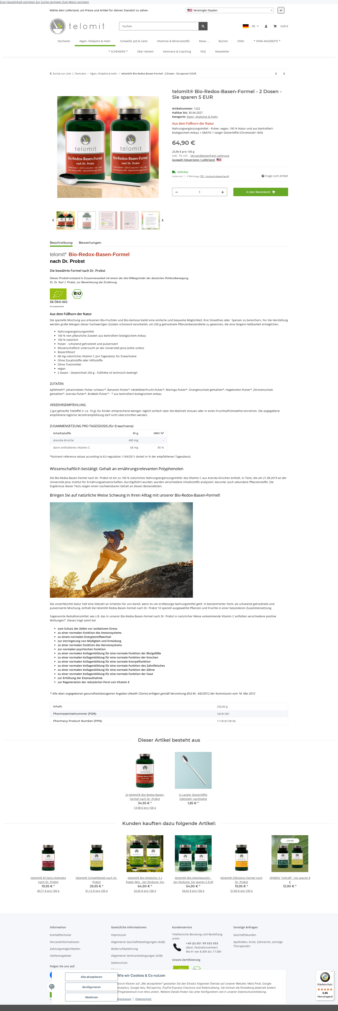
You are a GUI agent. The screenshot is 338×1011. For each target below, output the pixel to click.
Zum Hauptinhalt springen (18, 2)
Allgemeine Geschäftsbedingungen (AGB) (138, 942)
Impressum (124, 999)
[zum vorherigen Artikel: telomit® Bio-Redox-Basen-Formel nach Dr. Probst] (284, 73)
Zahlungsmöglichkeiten (65, 949)
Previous (53, 220)
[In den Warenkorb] (53, 86)
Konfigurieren (91, 987)
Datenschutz (143, 999)
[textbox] (229, 10)
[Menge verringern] (176, 192)
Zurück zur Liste (62, 73)
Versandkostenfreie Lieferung (210, 156)
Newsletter (222, 51)
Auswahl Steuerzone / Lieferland (194, 160)
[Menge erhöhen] (222, 192)
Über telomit (145, 51)
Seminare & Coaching (177, 51)
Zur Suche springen (49, 2)
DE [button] (253, 26)
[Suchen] (203, 26)
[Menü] (331, 972)
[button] (266, 26)
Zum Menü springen (75, 2)
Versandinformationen (64, 942)
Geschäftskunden (244, 935)
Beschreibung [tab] (61, 243)
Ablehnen (91, 997)
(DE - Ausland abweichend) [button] (214, 176)
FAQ (203, 51)
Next (162, 220)
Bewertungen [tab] (90, 243)
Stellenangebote (60, 956)
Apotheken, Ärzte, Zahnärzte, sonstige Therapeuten (258, 944)
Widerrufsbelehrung (124, 949)
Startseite (64, 41)
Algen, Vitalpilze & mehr (202, 117)
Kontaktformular (60, 935)
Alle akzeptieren (91, 976)
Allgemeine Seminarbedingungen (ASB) (137, 956)
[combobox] (230, 10)
